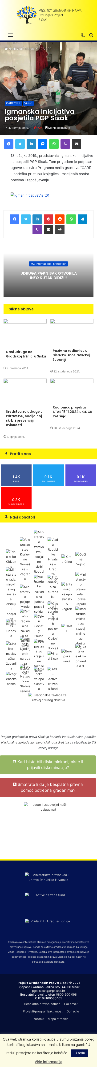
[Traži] (91, 34)
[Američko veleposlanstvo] (39, 679)
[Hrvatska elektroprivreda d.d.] (80, 656)
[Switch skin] (83, 34)
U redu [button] (80, 1053)
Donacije (73, 1011)
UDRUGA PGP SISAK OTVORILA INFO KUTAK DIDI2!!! (48, 275)
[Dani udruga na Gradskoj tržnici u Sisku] (25, 333)
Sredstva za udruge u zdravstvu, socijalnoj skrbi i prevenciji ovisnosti (24, 418)
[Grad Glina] (66, 559)
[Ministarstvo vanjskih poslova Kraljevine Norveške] (53, 628)
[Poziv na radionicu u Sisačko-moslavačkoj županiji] (71, 332)
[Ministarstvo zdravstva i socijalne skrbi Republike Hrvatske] (39, 559)
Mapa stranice (58, 1019)
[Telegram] (82, 219)
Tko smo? (71, 1004)
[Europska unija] (66, 656)
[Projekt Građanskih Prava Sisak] (48, 15)
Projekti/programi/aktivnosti (43, 1011)
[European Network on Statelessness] (25, 679)
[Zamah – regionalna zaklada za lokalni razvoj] (25, 628)
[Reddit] (60, 219)
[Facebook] (8, 144)
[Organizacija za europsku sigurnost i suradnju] (53, 596)
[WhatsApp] (54, 144)
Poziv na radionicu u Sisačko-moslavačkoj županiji (71, 355)
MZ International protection (48, 263)
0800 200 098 (66, 994)
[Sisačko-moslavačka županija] (11, 656)
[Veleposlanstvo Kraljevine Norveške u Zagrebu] (25, 559)
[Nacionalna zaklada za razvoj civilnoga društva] (80, 628)
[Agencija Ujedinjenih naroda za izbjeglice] (25, 656)
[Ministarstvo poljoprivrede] (25, 596)
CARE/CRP (43, 49)
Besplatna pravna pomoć (42, 1004)
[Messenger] (42, 144)
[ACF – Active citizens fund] (53, 679)
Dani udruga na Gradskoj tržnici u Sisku (26, 354)
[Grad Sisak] (53, 656)
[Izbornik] (10, 34)
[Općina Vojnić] (80, 559)
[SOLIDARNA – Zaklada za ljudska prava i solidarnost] (39, 596)
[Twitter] (20, 144)
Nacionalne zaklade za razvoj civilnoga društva (35, 742)
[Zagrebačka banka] (11, 679)
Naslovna (15, 49)
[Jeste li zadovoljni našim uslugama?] (48, 826)
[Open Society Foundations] (39, 628)
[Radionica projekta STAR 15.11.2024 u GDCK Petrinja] (71, 391)
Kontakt (38, 1019)
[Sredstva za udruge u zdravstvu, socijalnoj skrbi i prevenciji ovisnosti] (25, 393)
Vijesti (28, 103)
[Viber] (65, 144)
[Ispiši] (60, 229)
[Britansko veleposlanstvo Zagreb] (66, 596)
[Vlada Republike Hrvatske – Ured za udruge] (53, 559)
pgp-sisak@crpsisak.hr (48, 991)
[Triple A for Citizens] (11, 559)
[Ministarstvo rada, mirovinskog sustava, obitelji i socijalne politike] (11, 596)
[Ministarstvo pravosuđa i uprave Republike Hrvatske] (80, 596)
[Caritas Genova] (11, 628)
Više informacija (48, 1062)
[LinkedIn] (31, 144)
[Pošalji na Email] (76, 144)
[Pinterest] (48, 219)
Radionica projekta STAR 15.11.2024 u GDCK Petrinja (72, 412)
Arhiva (29, 49)
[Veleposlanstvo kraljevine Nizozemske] (39, 656)
